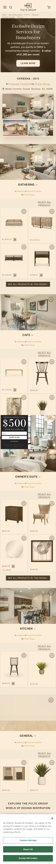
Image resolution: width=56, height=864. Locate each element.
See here (15, 446)
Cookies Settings (28, 840)
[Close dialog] (53, 416)
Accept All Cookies (28, 858)
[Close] (52, 818)
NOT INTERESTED (14, 441)
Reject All (28, 849)
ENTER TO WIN (14, 437)
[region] (28, 839)
